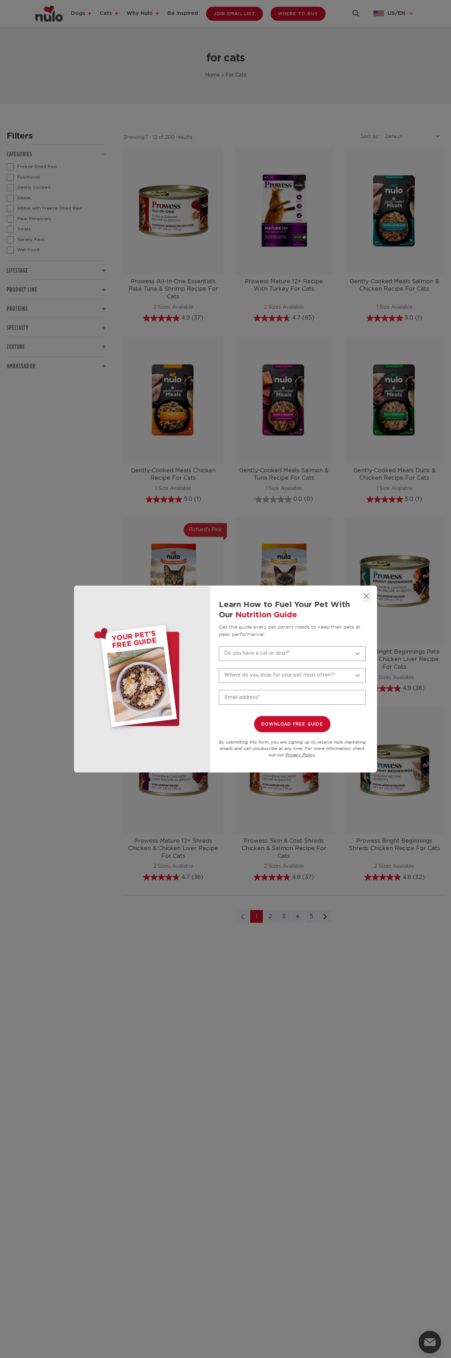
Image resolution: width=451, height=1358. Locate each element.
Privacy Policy (300, 755)
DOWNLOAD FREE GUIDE (292, 724)
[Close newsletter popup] (366, 596)
